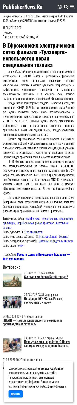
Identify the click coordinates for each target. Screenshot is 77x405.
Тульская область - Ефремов (53, 236)
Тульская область (34, 232)
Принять (15, 394)
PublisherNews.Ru (23, 6)
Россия (20, 245)
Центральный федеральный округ (55, 241)
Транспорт (48, 223)
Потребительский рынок (29, 223)
